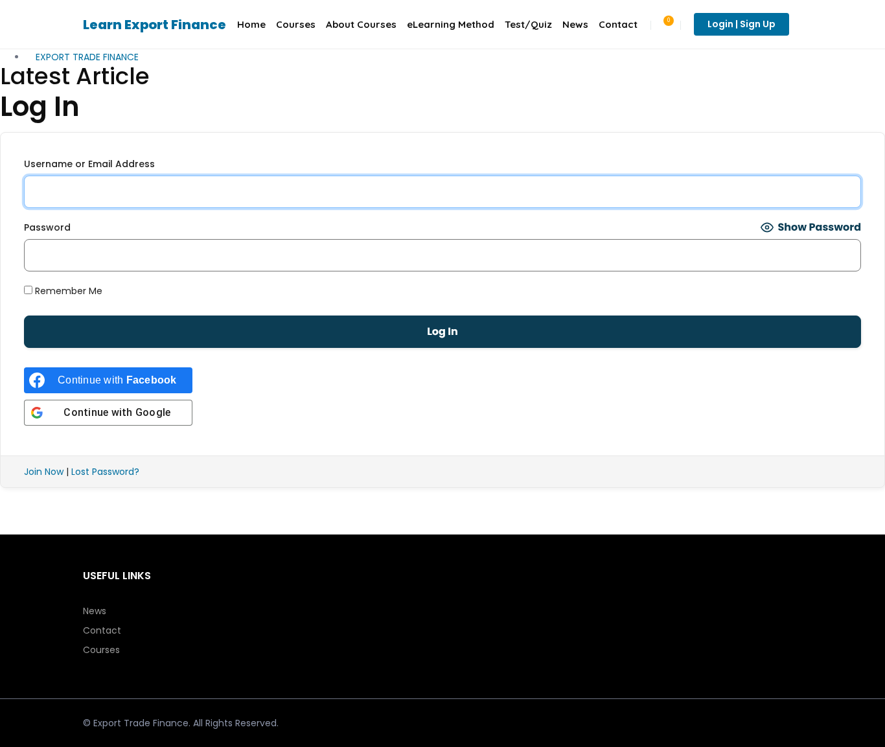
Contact (618, 24)
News (575, 24)
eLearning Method (450, 24)
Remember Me (67, 290)
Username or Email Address (89, 163)
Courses (296, 24)
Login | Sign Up (741, 23)
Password (47, 227)
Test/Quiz (528, 24)
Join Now (43, 471)
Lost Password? (105, 471)
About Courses (361, 24)
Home (251, 24)
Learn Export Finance (154, 24)
